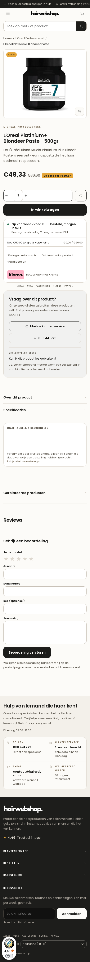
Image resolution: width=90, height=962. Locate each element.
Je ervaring (10, 618)
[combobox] (45, 26)
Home (7, 38)
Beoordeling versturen (27, 652)
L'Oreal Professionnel (29, 38)
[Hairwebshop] (45, 14)
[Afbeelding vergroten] (79, 111)
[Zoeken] (81, 26)
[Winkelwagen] (82, 13)
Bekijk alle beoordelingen (24, 461)
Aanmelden (71, 914)
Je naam (9, 566)
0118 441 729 (47, 338)
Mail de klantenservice (47, 326)
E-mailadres (11, 583)
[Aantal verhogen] (28, 195)
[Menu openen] (8, 13)
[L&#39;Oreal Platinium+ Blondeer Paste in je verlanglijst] (81, 195)
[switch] (9, 956)
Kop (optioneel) (14, 601)
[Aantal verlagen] (9, 195)
